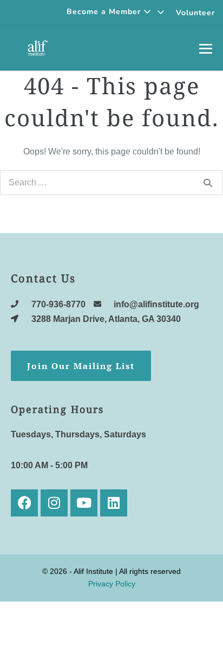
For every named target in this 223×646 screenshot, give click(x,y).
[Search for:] (111, 182)
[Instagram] (54, 502)
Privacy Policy (111, 583)
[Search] (208, 182)
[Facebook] (24, 502)
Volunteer (195, 13)
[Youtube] (83, 502)
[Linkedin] (113, 502)
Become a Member (105, 12)
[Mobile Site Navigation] (205, 48)
